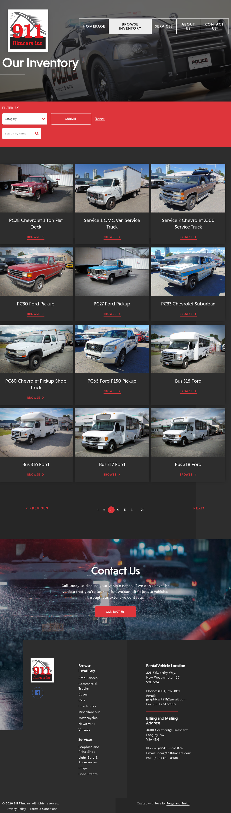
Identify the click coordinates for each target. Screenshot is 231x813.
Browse (33, 237)
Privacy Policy (16, 809)
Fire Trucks (87, 706)
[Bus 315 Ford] (188, 371)
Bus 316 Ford (35, 464)
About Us (188, 26)
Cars (82, 700)
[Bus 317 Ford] (112, 454)
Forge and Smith (177, 803)
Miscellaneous (89, 712)
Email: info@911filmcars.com (168, 753)
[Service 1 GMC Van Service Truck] (112, 210)
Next (198, 508)
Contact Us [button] (115, 611)
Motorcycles (88, 718)
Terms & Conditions (43, 809)
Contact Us (214, 26)
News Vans (87, 723)
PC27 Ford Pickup (112, 304)
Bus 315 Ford (188, 381)
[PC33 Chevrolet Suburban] (188, 294)
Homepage (94, 26)
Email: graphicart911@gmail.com (166, 697)
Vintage (84, 729)
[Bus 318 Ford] (188, 454)
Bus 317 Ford (112, 464)
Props (83, 768)
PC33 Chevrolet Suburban (188, 304)
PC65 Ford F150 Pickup (112, 381)
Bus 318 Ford (188, 464)
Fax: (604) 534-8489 (162, 758)
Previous (38, 508)
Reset (100, 119)
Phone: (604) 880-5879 (164, 748)
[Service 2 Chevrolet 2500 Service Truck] (188, 210)
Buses (83, 694)
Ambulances (88, 678)
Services (164, 26)
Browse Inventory (130, 26)
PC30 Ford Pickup (36, 304)
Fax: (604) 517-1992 (161, 704)
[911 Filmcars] (28, 58)
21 (143, 510)
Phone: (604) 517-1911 (163, 691)
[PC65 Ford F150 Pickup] (112, 371)
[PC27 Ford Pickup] (112, 294)
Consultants (88, 774)
